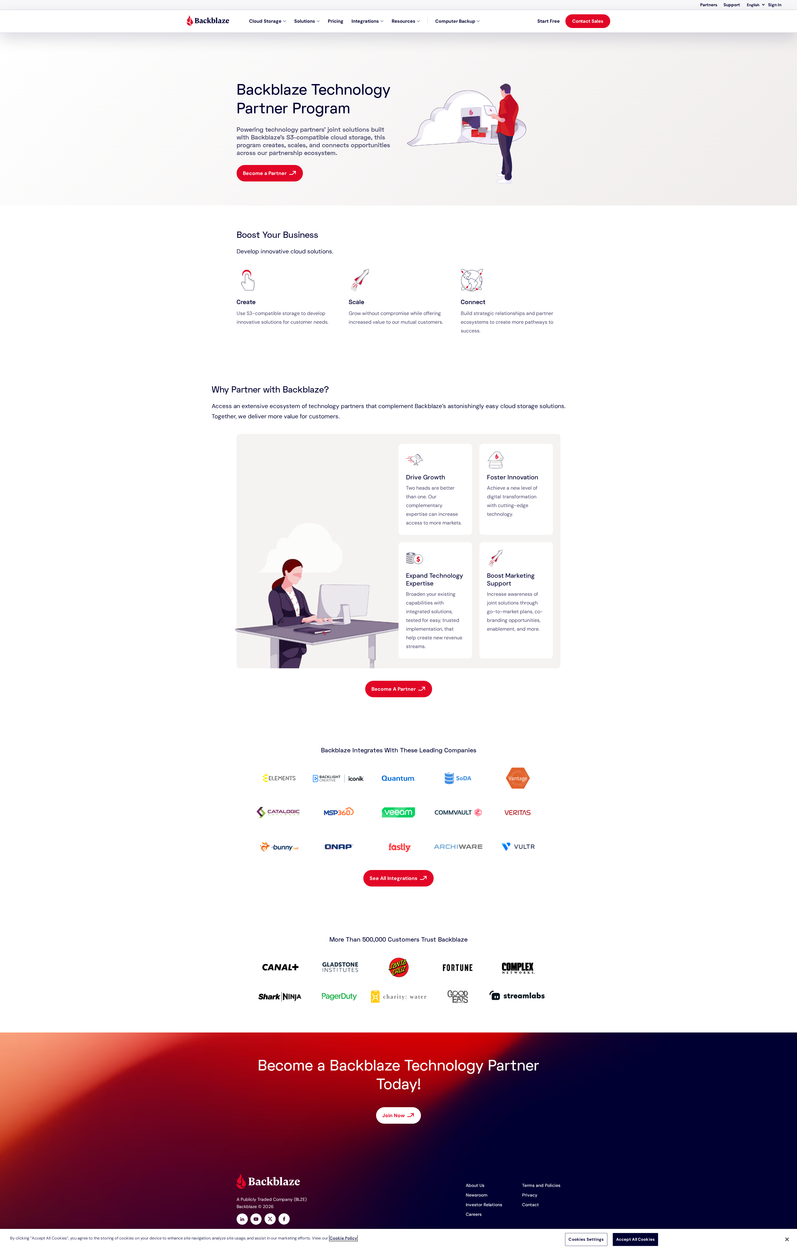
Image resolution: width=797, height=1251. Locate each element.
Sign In (774, 4)
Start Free (548, 21)
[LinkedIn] (242, 1219)
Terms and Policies (541, 1185)
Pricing (335, 21)
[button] (755, 5)
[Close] (787, 1239)
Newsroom (477, 1195)
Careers (474, 1214)
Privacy (529, 1195)
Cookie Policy (343, 1238)
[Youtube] (256, 1219)
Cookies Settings (586, 1239)
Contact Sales (587, 21)
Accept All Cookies (635, 1239)
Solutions (304, 21)
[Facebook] (284, 1219)
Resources (403, 21)
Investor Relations (484, 1204)
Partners (708, 4)
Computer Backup (455, 21)
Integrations (365, 21)
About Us (475, 1185)
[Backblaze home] (208, 21)
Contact (530, 1204)
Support (732, 4)
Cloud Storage (265, 21)
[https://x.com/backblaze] (270, 1219)
